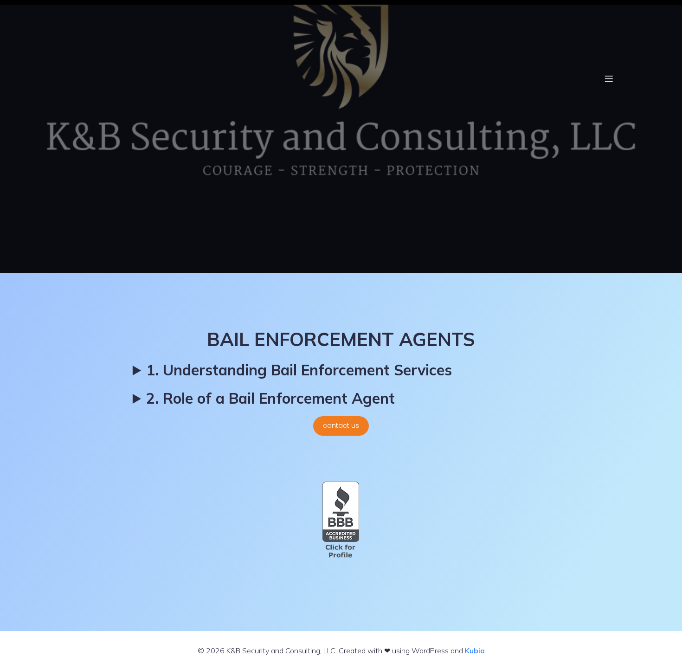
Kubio (475, 650)
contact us (341, 425)
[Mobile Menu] (609, 78)
